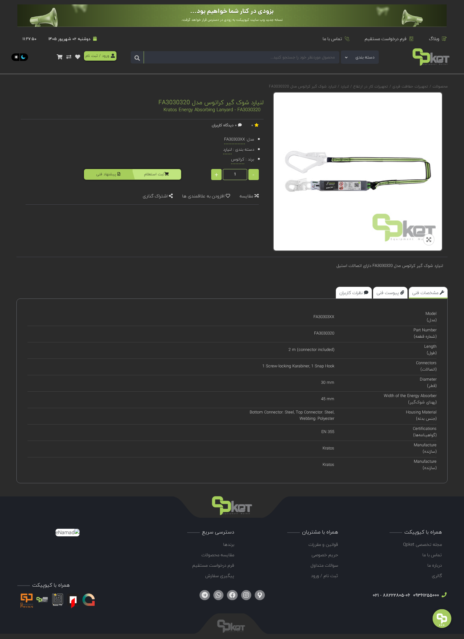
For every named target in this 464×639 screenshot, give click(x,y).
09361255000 (425, 595)
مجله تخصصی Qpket (422, 544)
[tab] (428, 292)
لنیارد (344, 86)
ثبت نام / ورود (324, 576)
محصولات (440, 86)
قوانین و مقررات (323, 544)
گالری (437, 576)
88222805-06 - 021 (391, 595)
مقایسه (247, 196)
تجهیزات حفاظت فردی (409, 86)
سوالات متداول (324, 565)
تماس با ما (332, 39)
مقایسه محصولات (217, 555)
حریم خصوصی (325, 555)
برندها (228, 544)
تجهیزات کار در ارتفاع (370, 86)
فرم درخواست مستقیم (386, 39)
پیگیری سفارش (219, 576)
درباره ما (434, 565)
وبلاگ (434, 39)
